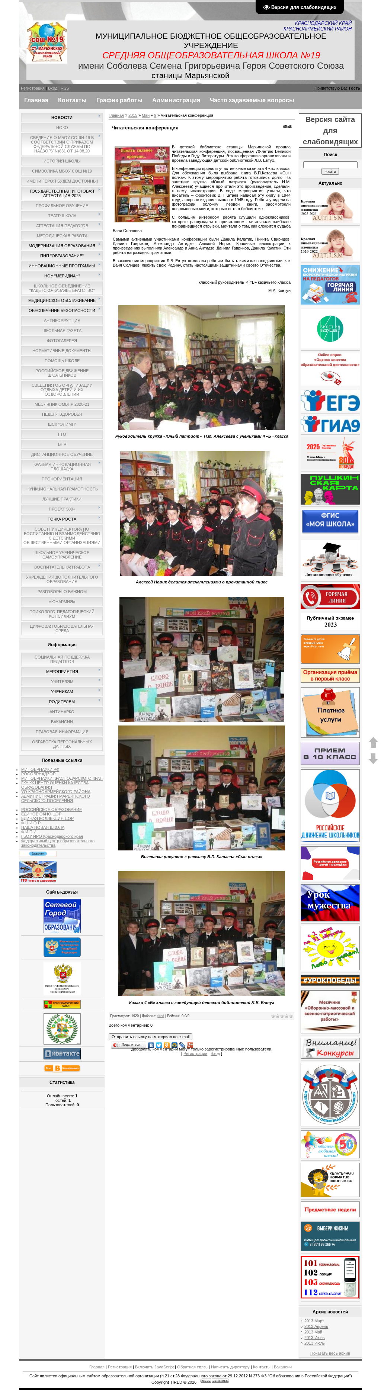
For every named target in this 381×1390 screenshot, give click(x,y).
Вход (52, 88)
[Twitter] (159, 1043)
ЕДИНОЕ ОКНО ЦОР (41, 814)
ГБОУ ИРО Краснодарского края (52, 836)
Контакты (262, 1367)
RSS (65, 88)
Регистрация (33, 88)
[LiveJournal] (182, 1043)
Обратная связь (192, 1367)
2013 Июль (314, 1343)
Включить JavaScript (154, 1367)
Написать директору (230, 1367)
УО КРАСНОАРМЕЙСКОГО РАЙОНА (55, 791)
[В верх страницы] (373, 746)
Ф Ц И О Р (31, 823)
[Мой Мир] (175, 1043)
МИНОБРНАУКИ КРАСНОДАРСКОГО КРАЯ (62, 778)
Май (146, 115)
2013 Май (313, 1332)
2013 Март (314, 1321)
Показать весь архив (330, 1353)
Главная (116, 115)
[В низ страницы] (373, 763)
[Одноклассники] (167, 1043)
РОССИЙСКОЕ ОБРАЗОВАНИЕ (51, 809)
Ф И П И (28, 832)
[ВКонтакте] (151, 1043)
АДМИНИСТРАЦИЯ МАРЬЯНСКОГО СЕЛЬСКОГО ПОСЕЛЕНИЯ (55, 798)
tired (160, 1016)
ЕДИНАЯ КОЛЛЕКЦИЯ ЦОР (47, 818)
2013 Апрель (316, 1326)
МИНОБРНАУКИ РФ (40, 769)
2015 (132, 115)
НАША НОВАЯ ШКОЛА (42, 827)
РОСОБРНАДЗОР (38, 774)
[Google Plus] (190, 1043)
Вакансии (282, 1367)
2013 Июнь (314, 1337)
